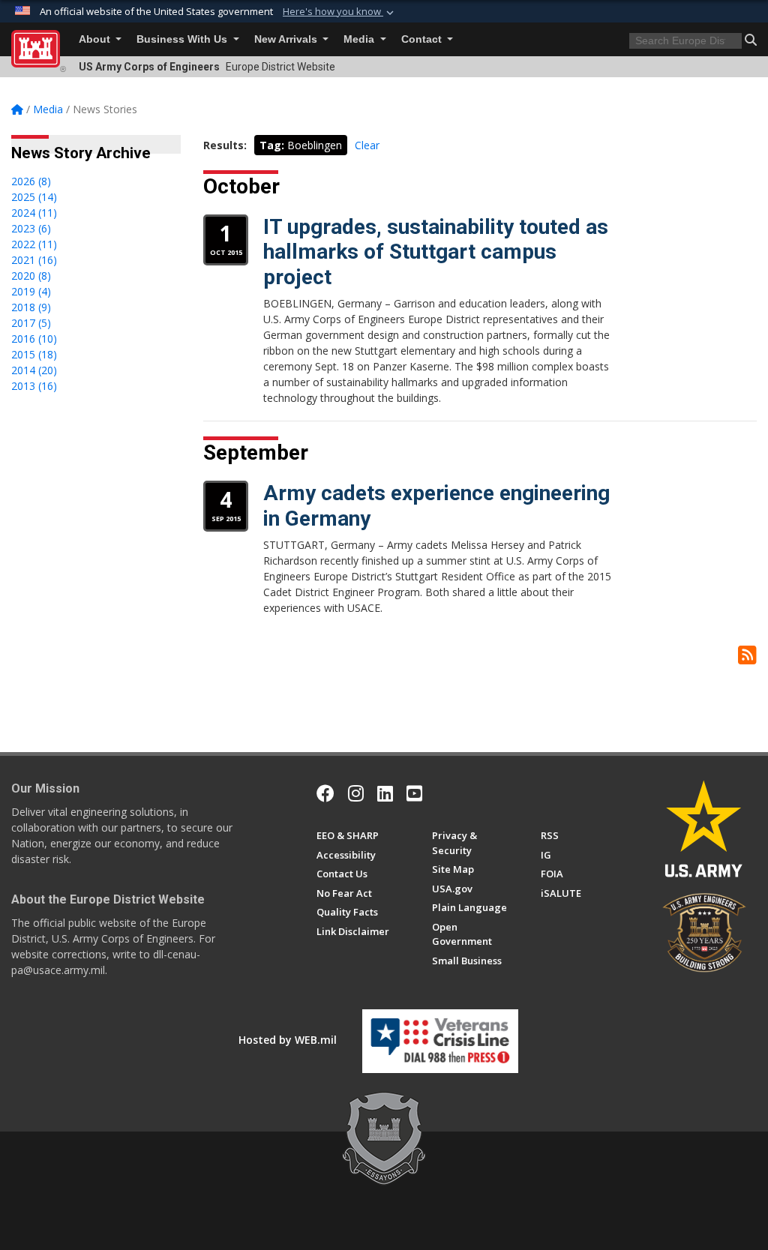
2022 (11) (34, 244)
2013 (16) (34, 386)
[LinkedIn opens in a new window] (385, 793)
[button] (340, 11)
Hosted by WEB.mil (287, 1040)
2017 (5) (31, 323)
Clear (367, 145)
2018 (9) (31, 307)
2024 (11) (34, 212)
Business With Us (183, 39)
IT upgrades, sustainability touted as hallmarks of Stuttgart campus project (435, 251)
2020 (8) (31, 275)
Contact (423, 39)
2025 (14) (34, 197)
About (96, 39)
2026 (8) (31, 181)
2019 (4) (31, 291)
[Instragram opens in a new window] (356, 793)
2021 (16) (34, 260)
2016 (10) (34, 338)
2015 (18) (34, 354)
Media (360, 39)
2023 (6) (31, 228)
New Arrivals (287, 39)
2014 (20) (34, 370)
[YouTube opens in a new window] (414, 793)
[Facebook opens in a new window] (325, 793)
